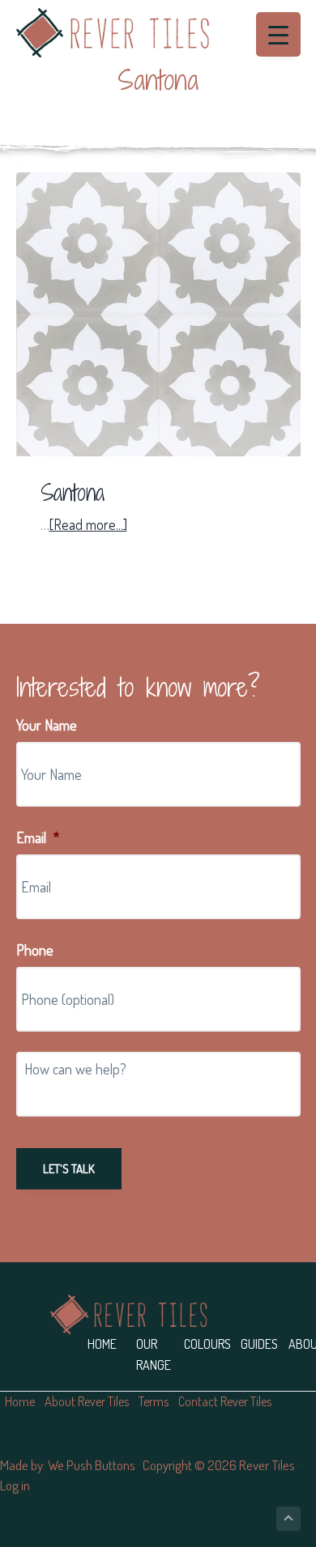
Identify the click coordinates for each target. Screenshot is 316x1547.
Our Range (153, 1354)
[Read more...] (88, 525)
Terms (154, 1401)
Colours (207, 1344)
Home (102, 1344)
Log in (15, 1485)
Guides (259, 1344)
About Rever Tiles (87, 1401)
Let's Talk (69, 1168)
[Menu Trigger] (278, 34)
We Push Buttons (91, 1464)
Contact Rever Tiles (224, 1401)
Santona (73, 492)
